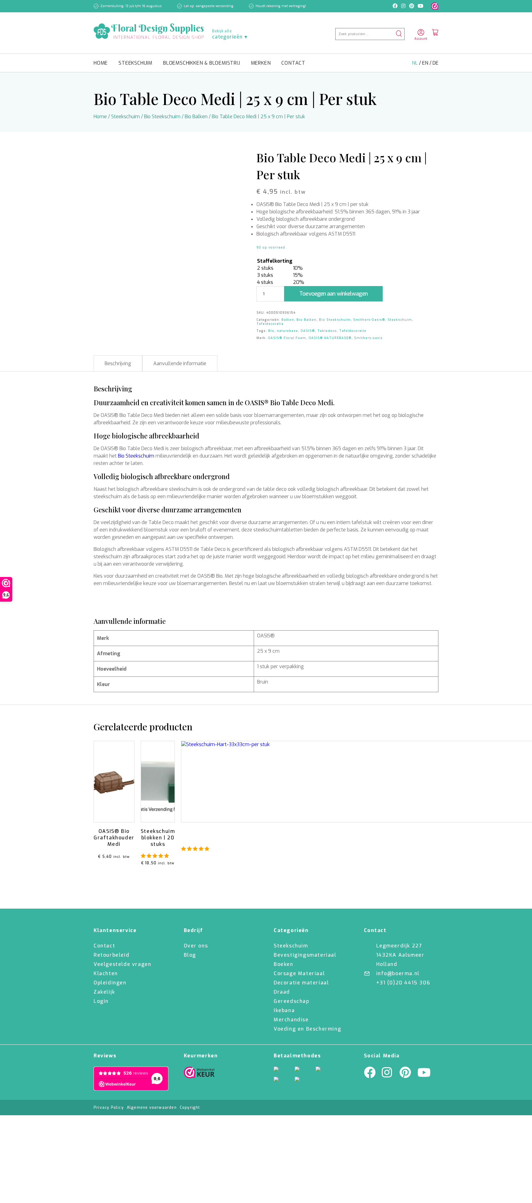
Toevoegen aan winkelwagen (333, 293)
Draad (282, 992)
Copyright (190, 1107)
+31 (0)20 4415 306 (403, 982)
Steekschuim (135, 63)
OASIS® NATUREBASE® (330, 338)
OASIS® (307, 331)
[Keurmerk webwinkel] (434, 6)
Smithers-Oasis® (369, 320)
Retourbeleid (111, 955)
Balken (287, 320)
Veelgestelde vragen (122, 964)
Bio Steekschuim (162, 116)
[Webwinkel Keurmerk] (199, 1074)
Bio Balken (196, 116)
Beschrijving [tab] (118, 363)
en (425, 63)
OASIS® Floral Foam (287, 338)
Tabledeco (327, 331)
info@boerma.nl (398, 973)
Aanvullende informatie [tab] (179, 363)
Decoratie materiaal (301, 982)
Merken (261, 63)
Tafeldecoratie (270, 324)
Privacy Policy (109, 1107)
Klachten (106, 973)
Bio (271, 331)
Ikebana (284, 1010)
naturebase (287, 331)
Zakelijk (104, 992)
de (435, 63)
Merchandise (291, 1019)
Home (101, 63)
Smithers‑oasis (368, 338)
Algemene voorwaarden (152, 1107)
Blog (190, 955)
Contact (293, 63)
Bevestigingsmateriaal (305, 955)
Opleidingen (110, 982)
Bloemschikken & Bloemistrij (201, 63)
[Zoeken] (398, 34)
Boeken (283, 964)
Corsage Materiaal (299, 973)
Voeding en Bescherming (307, 1029)
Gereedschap (291, 1001)
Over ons (196, 946)
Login (101, 1001)
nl (415, 63)
